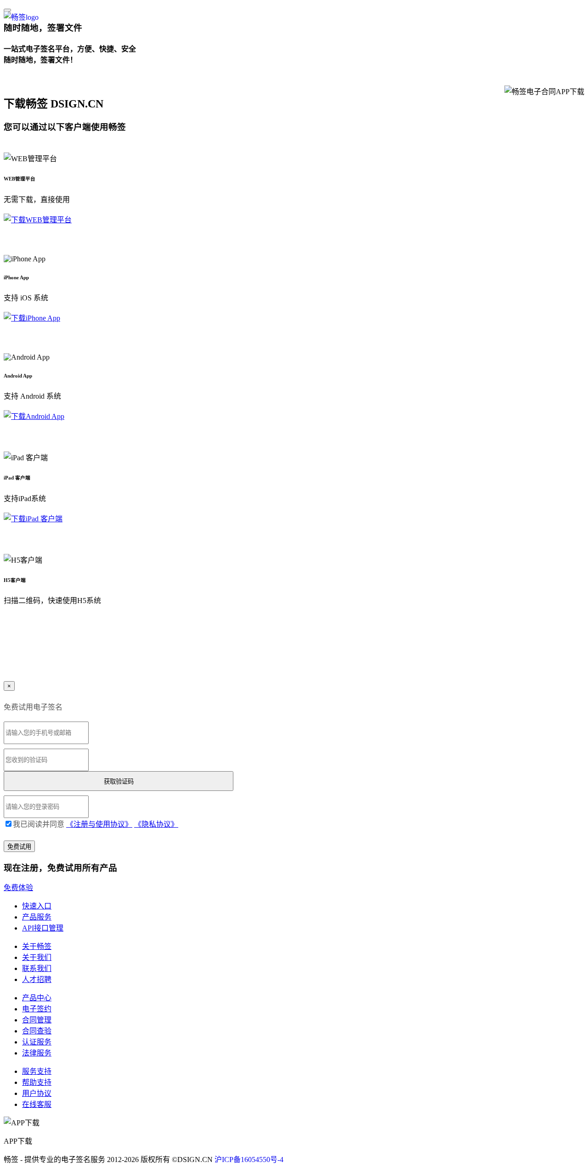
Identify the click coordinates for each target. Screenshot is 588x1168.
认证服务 (36, 1042)
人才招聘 (36, 979)
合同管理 (36, 1020)
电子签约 (36, 1009)
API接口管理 (42, 928)
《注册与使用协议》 (99, 824)
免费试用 (18, 81)
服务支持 (36, 1071)
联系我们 (36, 968)
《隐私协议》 (156, 824)
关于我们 (36, 957)
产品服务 (36, 917)
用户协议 (36, 1093)
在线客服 (36, 1104)
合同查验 (36, 1031)
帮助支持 (36, 1082)
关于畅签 (36, 946)
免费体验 (18, 888)
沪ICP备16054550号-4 (249, 1159)
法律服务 (36, 1053)
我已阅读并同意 (95, 824)
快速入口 (36, 906)
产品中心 (36, 998)
